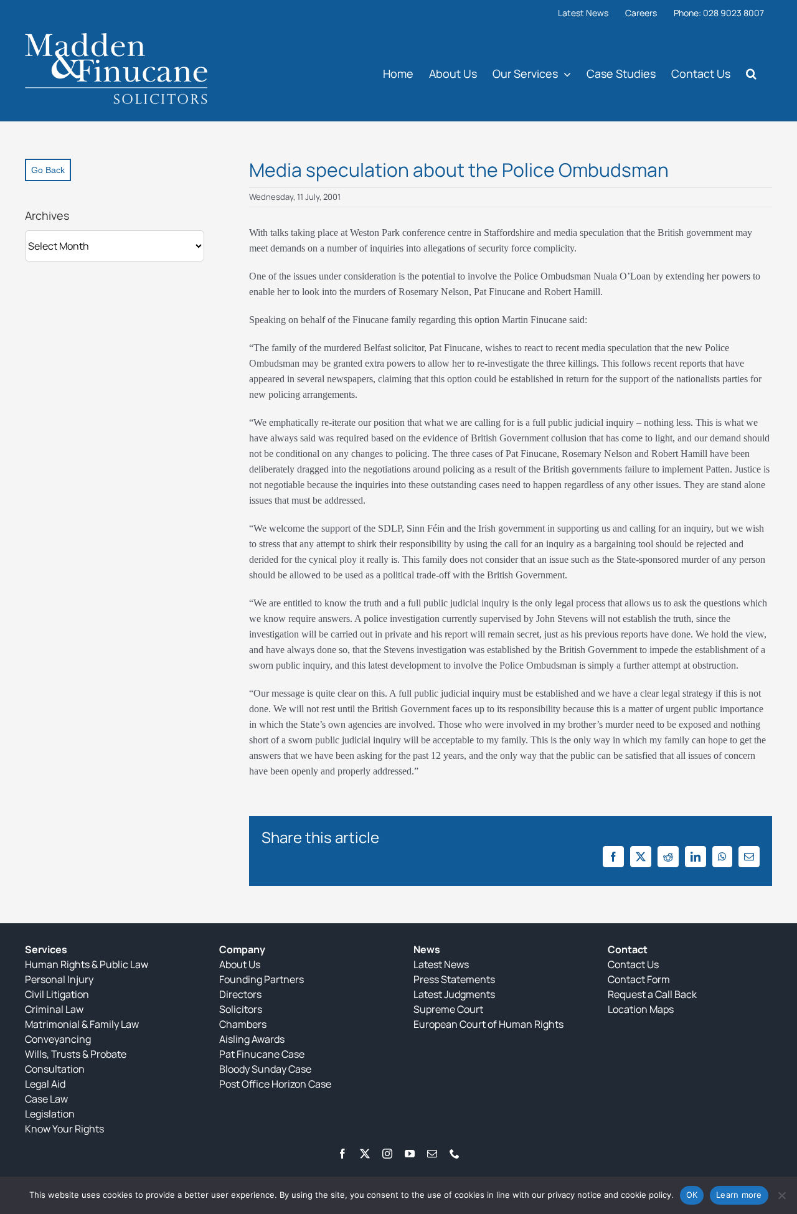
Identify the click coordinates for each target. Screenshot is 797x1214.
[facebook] (342, 1154)
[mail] (432, 1154)
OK (692, 1195)
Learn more (739, 1195)
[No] (781, 1195)
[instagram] (387, 1154)
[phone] (455, 1154)
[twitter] (365, 1154)
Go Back (48, 170)
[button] (751, 73)
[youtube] (410, 1154)
